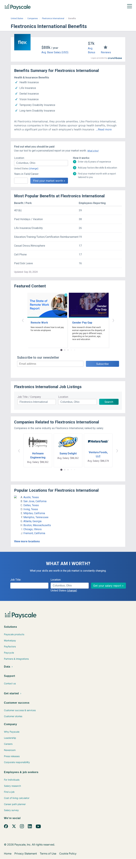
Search (108, 401)
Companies (32, 18)
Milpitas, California (34, 513)
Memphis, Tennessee (35, 517)
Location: (19, 158)
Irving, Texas (30, 509)
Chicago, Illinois (32, 529)
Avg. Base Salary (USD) (54, 52)
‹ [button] (23, 320)
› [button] (113, 320)
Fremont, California (34, 533)
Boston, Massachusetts (37, 525)
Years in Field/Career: (26, 173)
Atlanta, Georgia (32, 521)
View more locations (27, 541)
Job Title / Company (29, 396)
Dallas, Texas (31, 505)
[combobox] (41, 163)
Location (63, 396)
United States (17, 18)
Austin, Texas (31, 497)
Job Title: (15, 579)
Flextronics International (53, 18)
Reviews (106, 52)
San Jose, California (34, 501)
